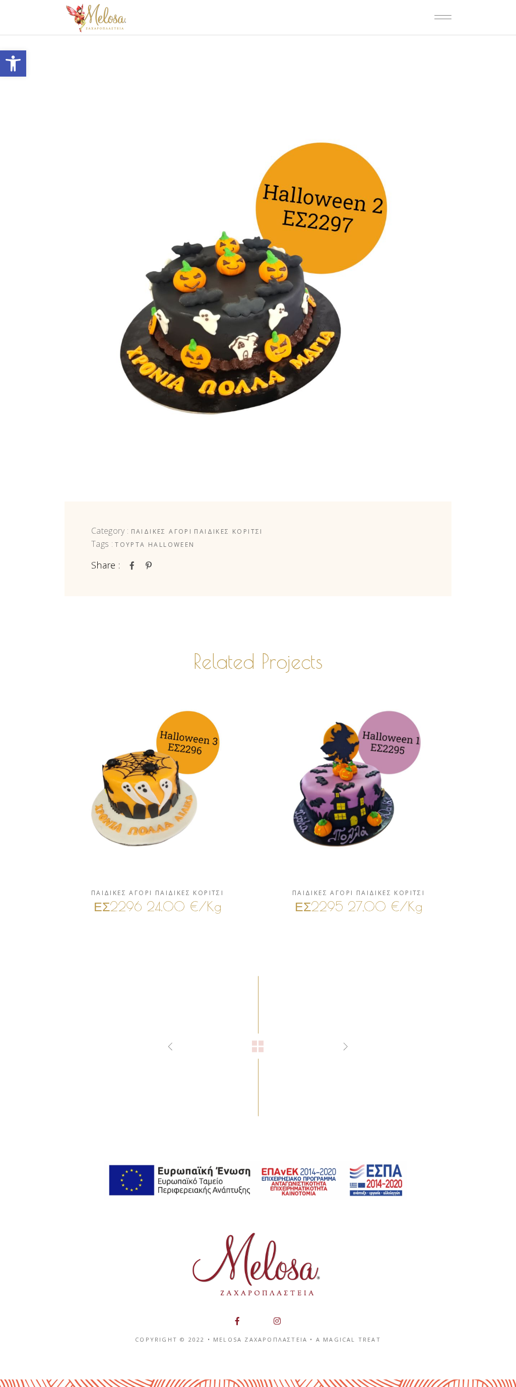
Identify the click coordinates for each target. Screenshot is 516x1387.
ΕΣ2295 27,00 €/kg (358, 906)
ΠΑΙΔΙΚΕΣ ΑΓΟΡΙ (161, 531)
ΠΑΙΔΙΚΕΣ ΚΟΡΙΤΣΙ (228, 531)
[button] (13, 63)
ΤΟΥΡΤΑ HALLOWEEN (155, 544)
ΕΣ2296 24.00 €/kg (157, 906)
